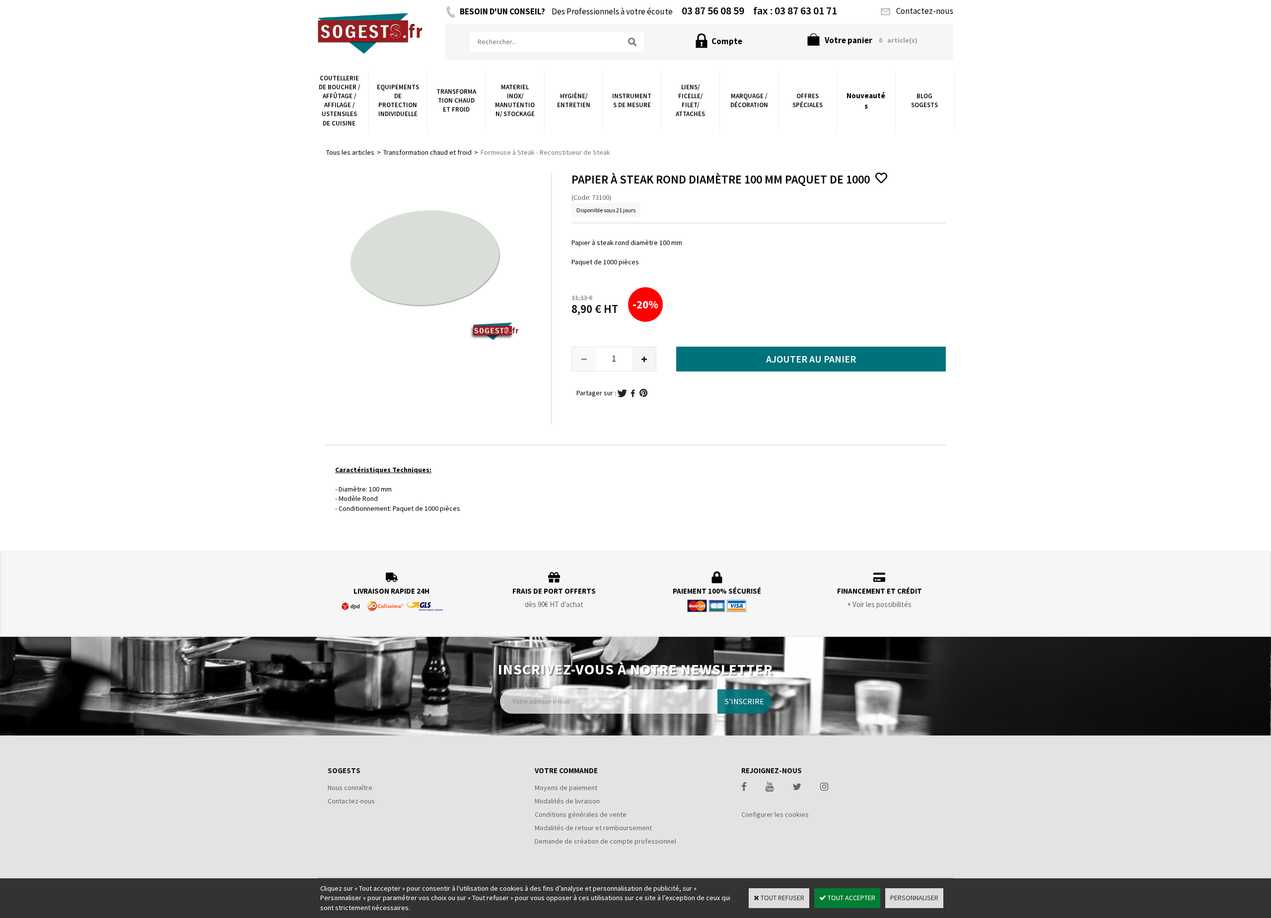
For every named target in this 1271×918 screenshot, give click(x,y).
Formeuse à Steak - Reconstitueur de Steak (545, 152)
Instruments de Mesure (631, 100)
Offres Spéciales (807, 100)
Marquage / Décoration (749, 100)
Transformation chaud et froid (456, 100)
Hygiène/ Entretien (573, 100)
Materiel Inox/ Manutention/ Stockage (515, 101)
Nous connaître (350, 787)
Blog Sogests (924, 100)
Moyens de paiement (566, 787)
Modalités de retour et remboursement (593, 827)
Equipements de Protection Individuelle (398, 101)
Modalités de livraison (567, 800)
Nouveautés (866, 101)
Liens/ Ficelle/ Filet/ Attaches (690, 101)
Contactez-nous (351, 800)
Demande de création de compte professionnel (605, 841)
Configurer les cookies (775, 814)
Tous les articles (350, 152)
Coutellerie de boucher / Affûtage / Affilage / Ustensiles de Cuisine (339, 100)
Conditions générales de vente (581, 814)
